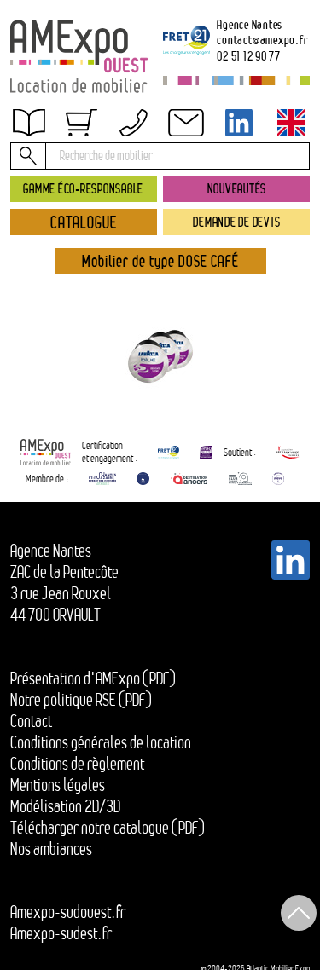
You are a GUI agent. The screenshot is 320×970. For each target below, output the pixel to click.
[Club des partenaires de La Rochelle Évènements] (143, 478)
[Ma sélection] (81, 122)
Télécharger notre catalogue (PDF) (107, 827)
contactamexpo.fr (262, 39)
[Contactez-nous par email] (186, 122)
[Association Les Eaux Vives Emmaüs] (288, 452)
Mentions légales (57, 785)
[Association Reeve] (278, 478)
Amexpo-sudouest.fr (67, 912)
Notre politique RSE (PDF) (81, 700)
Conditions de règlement (77, 763)
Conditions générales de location (100, 742)
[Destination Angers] (189, 478)
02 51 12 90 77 (249, 55)
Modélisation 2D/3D (65, 806)
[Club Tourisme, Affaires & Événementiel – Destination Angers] (240, 478)
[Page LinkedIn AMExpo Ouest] (239, 122)
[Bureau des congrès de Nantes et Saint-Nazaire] (102, 478)
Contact (31, 721)
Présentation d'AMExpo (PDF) (93, 678)
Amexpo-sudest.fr (61, 933)
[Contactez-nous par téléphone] (134, 122)
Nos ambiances (51, 849)
